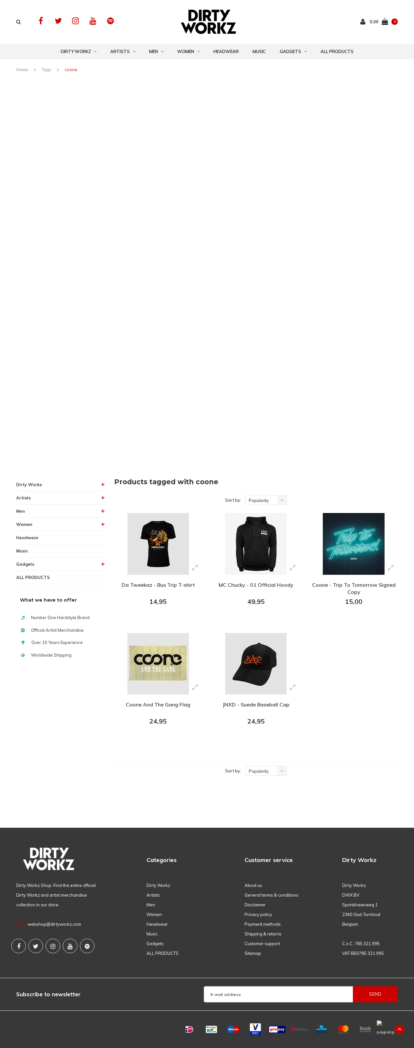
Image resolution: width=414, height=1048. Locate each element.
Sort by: (233, 500)
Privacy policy (258, 914)
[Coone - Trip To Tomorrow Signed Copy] (354, 544)
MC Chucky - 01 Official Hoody (256, 585)
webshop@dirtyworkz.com (54, 924)
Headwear (226, 51)
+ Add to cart (154, 619)
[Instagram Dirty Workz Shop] (75, 21)
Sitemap (253, 953)
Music (259, 51)
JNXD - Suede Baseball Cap (256, 704)
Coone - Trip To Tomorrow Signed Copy (354, 588)
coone (71, 69)
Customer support (262, 943)
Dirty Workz (76, 51)
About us (253, 885)
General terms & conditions (272, 895)
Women (185, 51)
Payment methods (263, 924)
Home (22, 69)
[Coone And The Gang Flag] (158, 664)
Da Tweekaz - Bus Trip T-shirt (158, 585)
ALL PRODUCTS (337, 51)
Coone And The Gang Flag (158, 704)
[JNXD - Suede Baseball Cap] (256, 664)
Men (153, 51)
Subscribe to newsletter (48, 994)
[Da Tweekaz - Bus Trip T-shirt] (158, 544)
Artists (120, 51)
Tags (46, 69)
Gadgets (290, 51)
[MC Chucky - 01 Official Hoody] (256, 544)
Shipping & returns (263, 933)
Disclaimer (255, 904)
